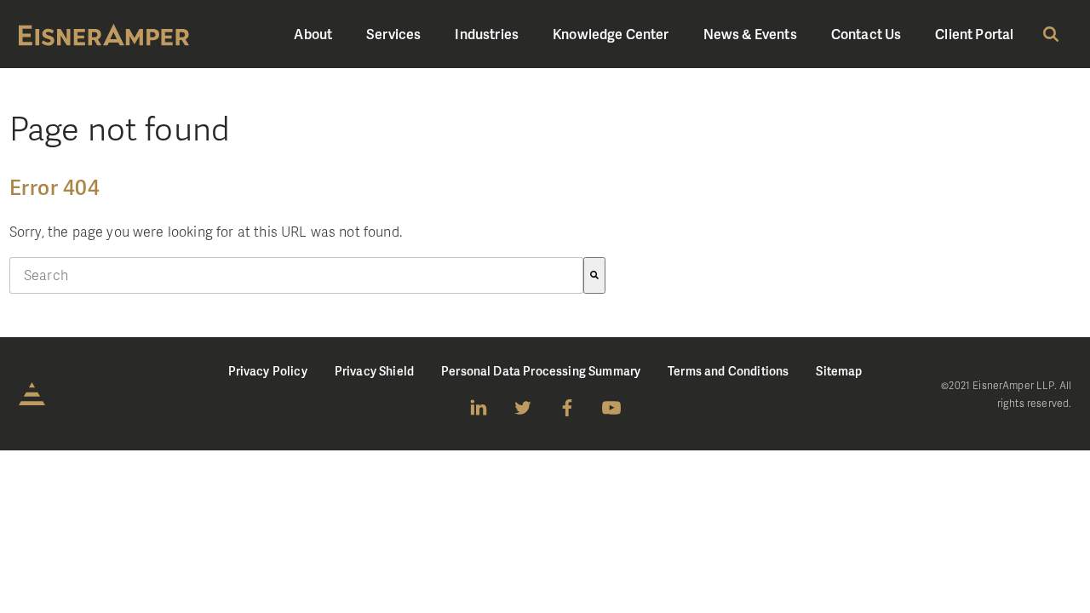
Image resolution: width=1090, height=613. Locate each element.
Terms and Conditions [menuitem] (728, 371)
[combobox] (296, 275)
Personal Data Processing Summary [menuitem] (540, 371)
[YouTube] (611, 408)
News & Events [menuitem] (750, 33)
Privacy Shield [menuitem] (374, 371)
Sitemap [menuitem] (839, 371)
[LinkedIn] (478, 408)
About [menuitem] (313, 33)
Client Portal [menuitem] (974, 33)
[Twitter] (523, 408)
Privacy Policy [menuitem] (267, 371)
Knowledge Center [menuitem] (611, 33)
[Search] (594, 275)
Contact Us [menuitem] (866, 33)
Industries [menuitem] (487, 33)
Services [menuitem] (393, 33)
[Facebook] (567, 408)
